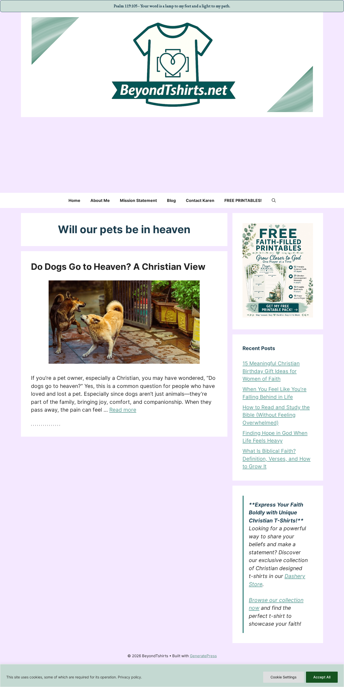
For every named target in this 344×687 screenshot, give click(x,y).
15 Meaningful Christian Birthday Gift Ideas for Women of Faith (271, 371)
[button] (274, 200)
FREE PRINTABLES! (243, 200)
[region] (172, 675)
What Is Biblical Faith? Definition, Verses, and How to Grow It (277, 458)
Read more (122, 410)
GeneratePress (203, 655)
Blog (171, 200)
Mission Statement (138, 200)
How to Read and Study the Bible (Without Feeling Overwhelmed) (276, 415)
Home (74, 200)
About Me (100, 200)
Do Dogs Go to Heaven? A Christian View (118, 266)
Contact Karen (200, 200)
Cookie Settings (283, 677)
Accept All (321, 677)
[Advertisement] (172, 155)
